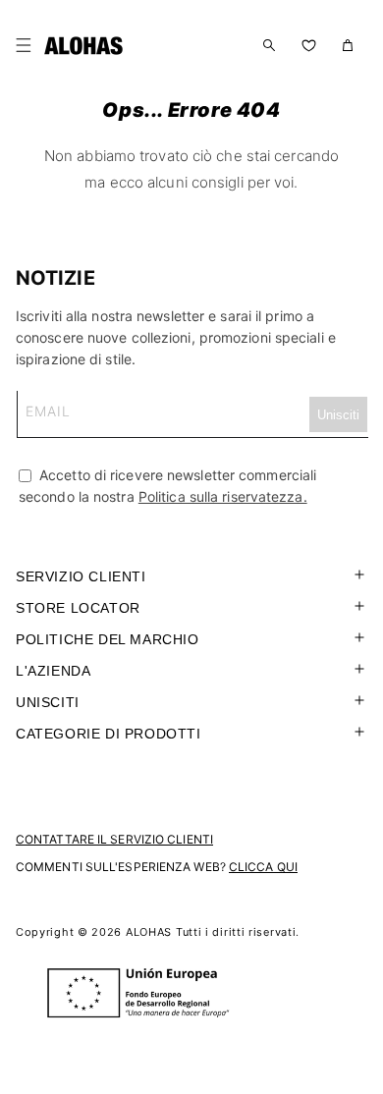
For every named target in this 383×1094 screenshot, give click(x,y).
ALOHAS (149, 932)
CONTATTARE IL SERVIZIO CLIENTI (114, 839)
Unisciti (48, 702)
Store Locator (78, 608)
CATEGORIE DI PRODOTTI (108, 733)
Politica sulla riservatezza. (222, 496)
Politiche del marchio (107, 639)
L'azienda (53, 671)
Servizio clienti (81, 576)
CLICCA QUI (263, 866)
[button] (27, 45)
